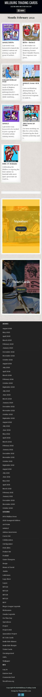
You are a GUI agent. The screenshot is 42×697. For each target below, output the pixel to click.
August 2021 (7, 469)
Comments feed (9, 677)
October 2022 (8, 414)
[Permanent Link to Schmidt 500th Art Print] (10, 71)
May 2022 (6, 434)
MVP (4, 602)
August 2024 (7, 363)
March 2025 (7, 340)
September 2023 (9, 387)
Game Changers (9, 559)
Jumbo (5, 571)
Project (5, 626)
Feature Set (7, 552)
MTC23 (5, 591)
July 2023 (6, 391)
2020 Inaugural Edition (11, 520)
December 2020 (9, 500)
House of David (8, 567)
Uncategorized (8, 653)
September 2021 (8, 465)
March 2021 (7, 489)
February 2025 (8, 344)
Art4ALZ (5, 123)
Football (6, 556)
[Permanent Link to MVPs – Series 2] (31, 32)
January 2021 (8, 496)
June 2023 (6, 395)
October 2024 (7, 360)
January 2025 (8, 348)
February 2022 (8, 445)
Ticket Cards (7, 649)
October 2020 (8, 508)
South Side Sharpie (9, 645)
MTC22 (5, 587)
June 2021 (6, 477)
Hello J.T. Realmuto (9, 164)
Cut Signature (8, 544)
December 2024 (8, 352)
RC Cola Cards (8, 638)
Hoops (5, 563)
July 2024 (6, 367)
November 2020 (9, 504)
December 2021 (8, 453)
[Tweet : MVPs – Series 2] (26, 39)
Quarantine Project (10, 634)
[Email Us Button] (22, 694)
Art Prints (6, 524)
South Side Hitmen (9, 641)
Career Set (6, 536)
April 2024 (6, 371)
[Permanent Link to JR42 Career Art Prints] (31, 113)
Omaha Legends (9, 614)
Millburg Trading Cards (21, 2)
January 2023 (8, 403)
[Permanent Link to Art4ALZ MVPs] (10, 32)
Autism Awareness (10, 532)
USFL (5, 657)
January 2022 (8, 449)
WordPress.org (8, 681)
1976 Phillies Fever (10, 516)
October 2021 (7, 461)
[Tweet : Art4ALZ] (6, 120)
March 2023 (7, 399)
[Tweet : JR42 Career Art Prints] (26, 120)
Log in (5, 669)
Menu (22, 10)
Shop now (21, 229)
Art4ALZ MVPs (8, 42)
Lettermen (6, 575)
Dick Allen (6, 548)
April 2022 (6, 438)
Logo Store (7, 579)
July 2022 (6, 426)
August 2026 (7, 328)
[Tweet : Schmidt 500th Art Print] (6, 77)
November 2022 (9, 410)
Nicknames (7, 610)
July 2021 (6, 473)
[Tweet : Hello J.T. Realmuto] (6, 161)
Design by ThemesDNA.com (21, 691)
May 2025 (6, 332)
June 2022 (6, 430)
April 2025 (6, 336)
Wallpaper (6, 661)
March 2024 (7, 375)
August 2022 (7, 422)
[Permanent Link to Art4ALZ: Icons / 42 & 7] (31, 73)
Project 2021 (7, 630)
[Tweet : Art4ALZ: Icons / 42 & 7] (26, 80)
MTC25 (5, 598)
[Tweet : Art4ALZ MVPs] (6, 39)
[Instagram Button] (19, 694)
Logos (5, 583)
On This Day (7, 618)
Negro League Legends (11, 606)
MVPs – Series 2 (29, 42)
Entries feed (7, 673)
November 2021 (8, 457)
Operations (7, 622)
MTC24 (5, 595)
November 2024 (9, 356)
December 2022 (8, 406)
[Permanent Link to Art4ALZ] (10, 113)
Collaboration (8, 540)
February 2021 (8, 492)
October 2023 (8, 383)
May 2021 (6, 481)
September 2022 (9, 418)
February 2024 (8, 379)
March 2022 (7, 442)
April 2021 (6, 485)
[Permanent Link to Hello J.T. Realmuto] (10, 153)
